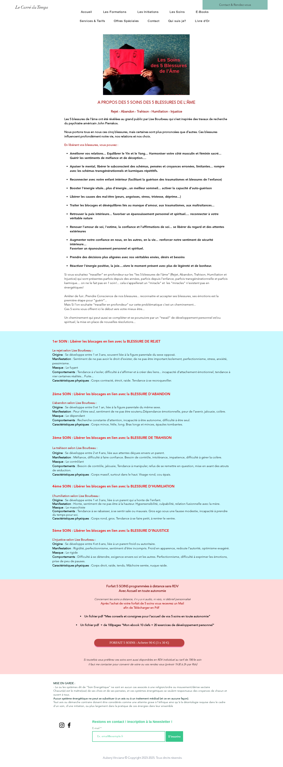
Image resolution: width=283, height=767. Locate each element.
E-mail (96, 728)
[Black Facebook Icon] (69, 725)
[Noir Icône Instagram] (61, 725)
